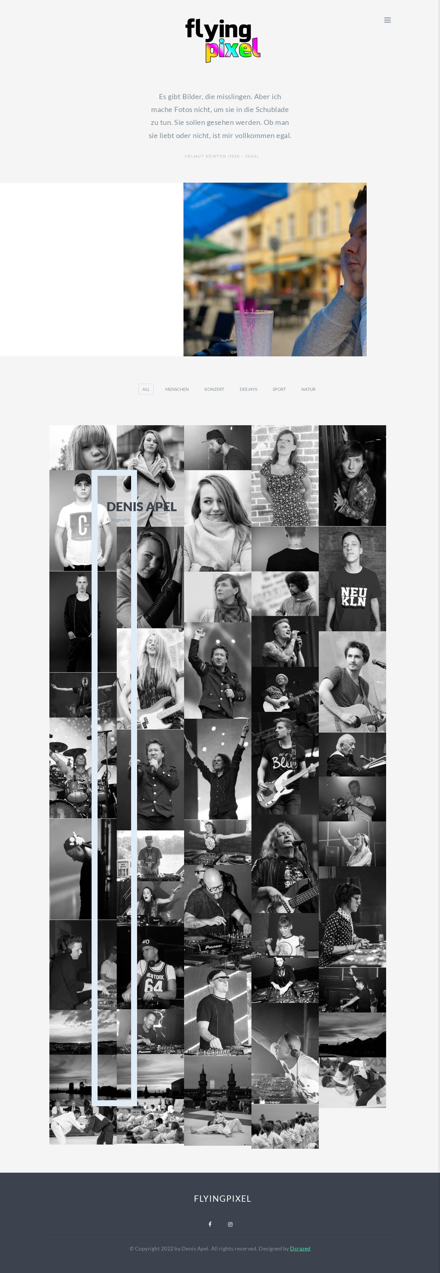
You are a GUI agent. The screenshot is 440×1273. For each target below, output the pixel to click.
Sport (279, 389)
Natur (308, 389)
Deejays (248, 389)
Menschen (177, 389)
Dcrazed (300, 1248)
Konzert (214, 389)
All (146, 389)
